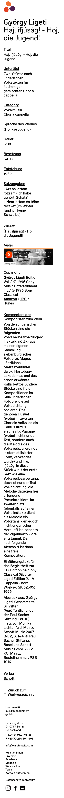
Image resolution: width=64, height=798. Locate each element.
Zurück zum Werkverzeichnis (21, 692)
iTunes (9, 303)
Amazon (10, 299)
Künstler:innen (14, 752)
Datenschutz (13, 780)
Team (8, 769)
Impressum (28, 780)
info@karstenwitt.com (19, 745)
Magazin (10, 762)
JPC (23, 299)
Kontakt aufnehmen (17, 773)
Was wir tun (12, 766)
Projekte (10, 756)
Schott (9, 678)
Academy (11, 759)
